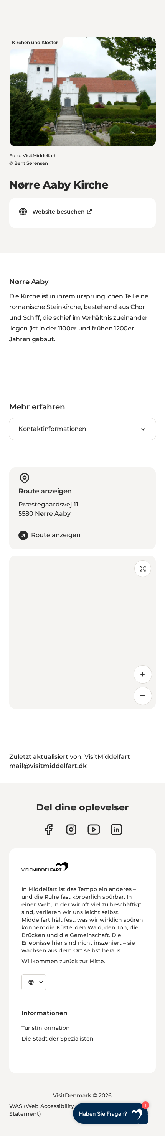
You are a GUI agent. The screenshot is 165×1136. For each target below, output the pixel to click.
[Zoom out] (143, 696)
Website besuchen (58, 211)
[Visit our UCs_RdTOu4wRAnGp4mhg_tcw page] (94, 829)
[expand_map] (142, 568)
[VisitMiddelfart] (44, 866)
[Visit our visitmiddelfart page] (48, 829)
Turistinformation (45, 1027)
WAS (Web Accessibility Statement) (41, 1110)
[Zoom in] (143, 674)
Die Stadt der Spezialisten (57, 1038)
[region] (82, 632)
